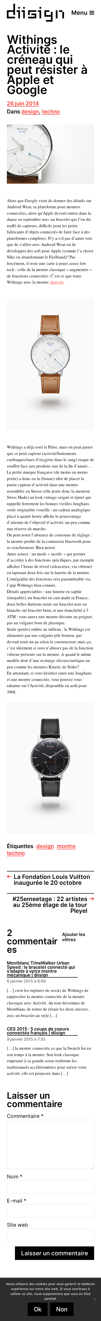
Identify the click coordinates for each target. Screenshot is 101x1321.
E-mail (16, 1200)
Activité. (57, 282)
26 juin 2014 (23, 104)
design (30, 112)
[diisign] (35, 13)
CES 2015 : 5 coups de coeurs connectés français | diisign (38, 1031)
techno (51, 112)
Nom (15, 1176)
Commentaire (25, 1116)
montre (66, 846)
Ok (37, 1309)
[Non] (94, 1299)
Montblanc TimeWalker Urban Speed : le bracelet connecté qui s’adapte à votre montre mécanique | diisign (41, 969)
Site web (17, 1224)
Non (61, 1309)
